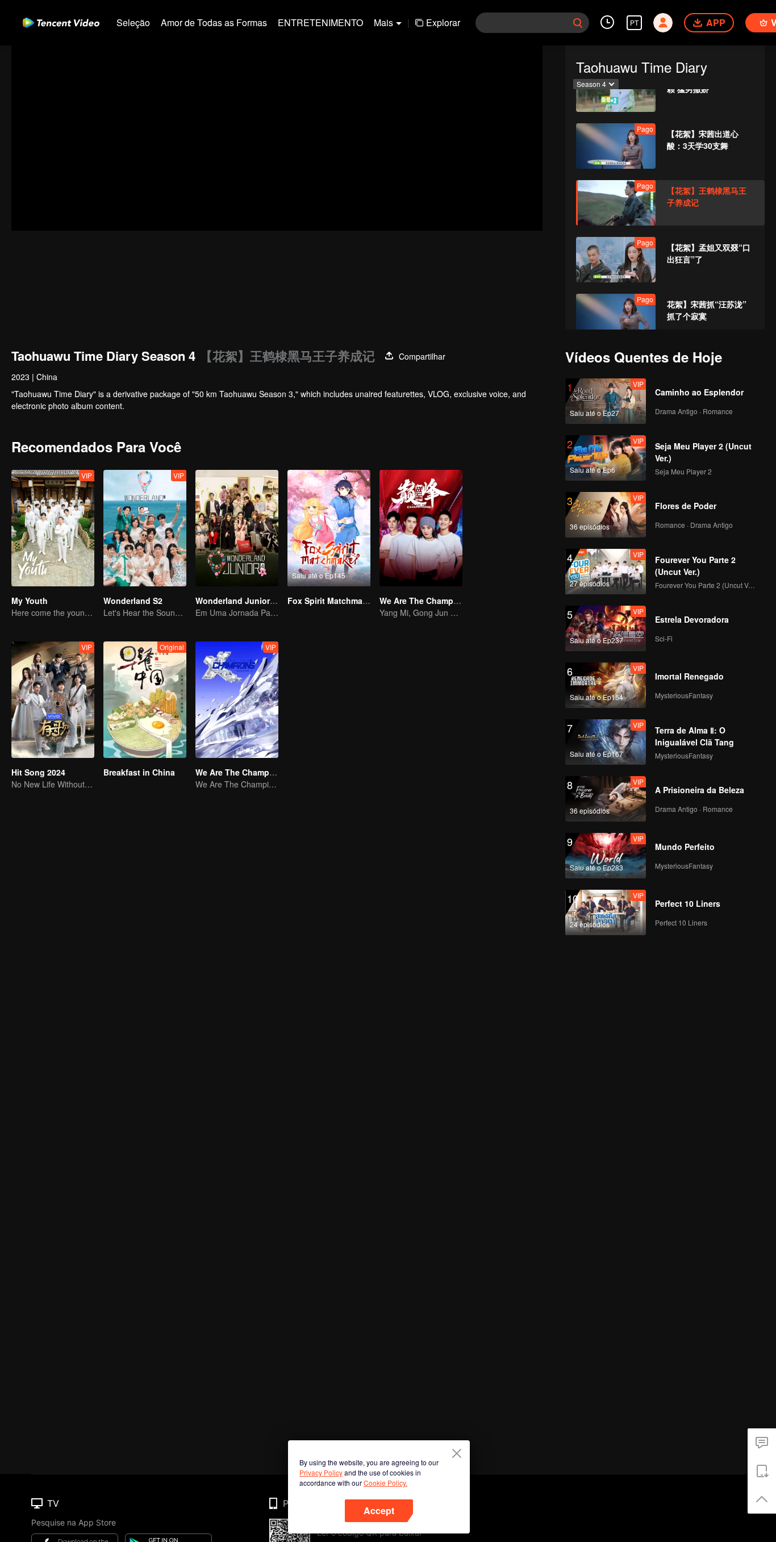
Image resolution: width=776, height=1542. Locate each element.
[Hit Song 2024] (52, 699)
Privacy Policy (321, 1472)
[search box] (578, 23)
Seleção (133, 22)
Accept (379, 1510)
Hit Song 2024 (38, 772)
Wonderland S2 (132, 600)
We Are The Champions (424, 600)
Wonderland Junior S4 (238, 600)
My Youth (29, 600)
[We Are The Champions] (420, 528)
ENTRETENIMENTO (320, 22)
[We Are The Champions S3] (236, 699)
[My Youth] (52, 528)
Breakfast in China (139, 772)
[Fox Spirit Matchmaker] (328, 528)
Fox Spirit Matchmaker (330, 600)
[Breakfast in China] (144, 699)
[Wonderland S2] (144, 528)
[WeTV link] (61, 23)
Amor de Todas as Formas (214, 22)
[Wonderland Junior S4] (236, 528)
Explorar (443, 22)
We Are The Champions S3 (246, 772)
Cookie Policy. (385, 1482)
